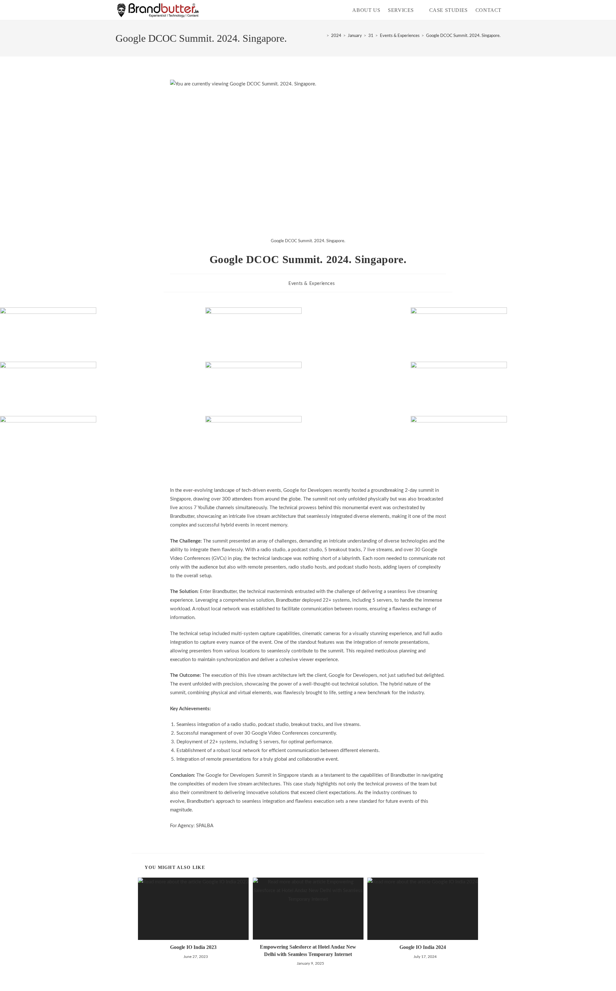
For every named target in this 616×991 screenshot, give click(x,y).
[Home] (323, 36)
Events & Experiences (311, 283)
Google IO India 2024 (422, 947)
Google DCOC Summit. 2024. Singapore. (463, 36)
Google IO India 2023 (193, 947)
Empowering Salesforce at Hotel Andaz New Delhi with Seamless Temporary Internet (308, 950)
